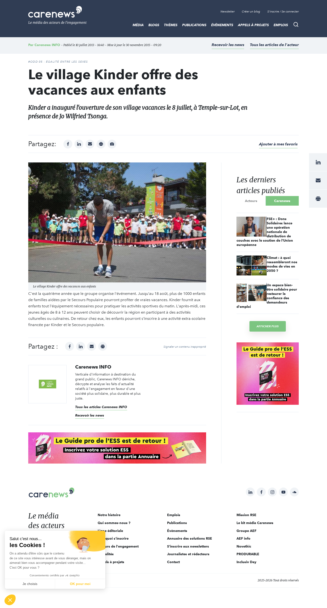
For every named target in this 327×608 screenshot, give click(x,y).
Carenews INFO (47, 45)
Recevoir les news (228, 44)
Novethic (244, 546)
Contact (173, 562)
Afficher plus (268, 326)
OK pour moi (80, 584)
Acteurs (251, 201)
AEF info (243, 538)
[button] (10, 600)
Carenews (282, 201)
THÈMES (170, 25)
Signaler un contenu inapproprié (185, 346)
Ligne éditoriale (110, 531)
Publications (194, 25)
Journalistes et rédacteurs (188, 554)
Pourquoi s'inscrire (113, 538)
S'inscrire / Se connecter (283, 11)
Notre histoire (109, 515)
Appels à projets (253, 25)
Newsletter (227, 11)
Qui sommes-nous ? (114, 523)
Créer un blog (251, 11)
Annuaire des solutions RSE (189, 538)
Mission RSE (246, 515)
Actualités (106, 554)
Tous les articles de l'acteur (274, 44)
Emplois (281, 25)
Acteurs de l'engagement (118, 546)
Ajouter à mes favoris (278, 144)
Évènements (222, 25)
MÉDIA (138, 25)
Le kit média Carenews (255, 523)
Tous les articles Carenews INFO (101, 407)
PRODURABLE (248, 554)
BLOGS (153, 25)
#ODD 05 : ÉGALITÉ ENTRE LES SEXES (58, 61)
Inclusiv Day (246, 562)
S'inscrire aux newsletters (188, 546)
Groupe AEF (246, 531)
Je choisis (30, 584)
